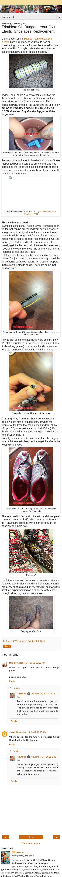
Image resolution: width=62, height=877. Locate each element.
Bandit (12, 663)
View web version (31, 843)
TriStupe (21, 693)
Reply (12, 681)
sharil (12, 732)
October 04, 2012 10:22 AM (31, 663)
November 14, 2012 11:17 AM (31, 732)
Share (7, 646)
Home (31, 837)
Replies (16, 688)
